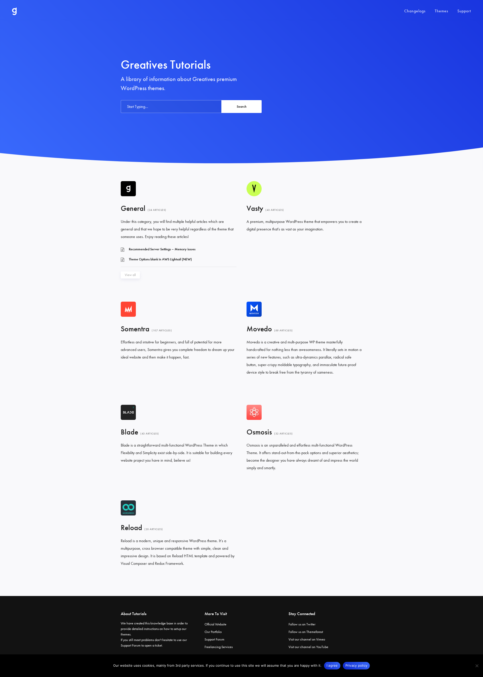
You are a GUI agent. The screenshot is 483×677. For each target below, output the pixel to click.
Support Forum (131, 645)
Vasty (255, 208)
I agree (332, 665)
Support (464, 11)
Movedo (259, 328)
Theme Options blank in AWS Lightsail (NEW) (160, 259)
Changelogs (415, 11)
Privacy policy (356, 665)
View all (130, 275)
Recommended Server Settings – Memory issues (162, 249)
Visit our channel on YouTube (308, 647)
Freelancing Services (219, 647)
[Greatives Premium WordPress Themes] (14, 11)
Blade (129, 431)
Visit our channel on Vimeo (307, 639)
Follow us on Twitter (302, 624)
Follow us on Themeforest (306, 632)
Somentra (135, 328)
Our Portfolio (213, 632)
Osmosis (259, 431)
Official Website (215, 624)
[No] (476, 665)
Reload (131, 527)
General (133, 208)
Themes (441, 11)
